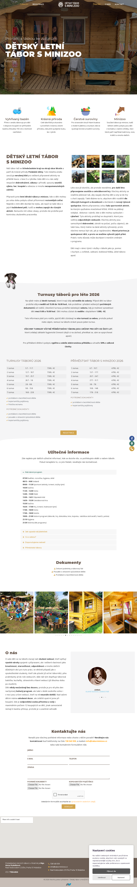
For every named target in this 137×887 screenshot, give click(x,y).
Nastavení (121, 877)
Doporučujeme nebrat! (35, 542)
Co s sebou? (30, 537)
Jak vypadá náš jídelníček (36, 532)
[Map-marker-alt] (131, 443)
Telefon (73, 759)
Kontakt (119, 4)
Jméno (30, 750)
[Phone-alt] (131, 448)
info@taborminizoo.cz (96, 741)
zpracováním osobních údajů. (83, 802)
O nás (108, 4)
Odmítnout (102, 877)
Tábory (97, 4)
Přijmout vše (111, 871)
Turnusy (24, 4)
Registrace (38, 4)
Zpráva (30, 767)
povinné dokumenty (37, 782)
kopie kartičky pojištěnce (81, 782)
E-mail (30, 759)
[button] (68, 432)
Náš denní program (33, 472)
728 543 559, (70, 741)
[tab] (68, 472)
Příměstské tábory (33, 548)
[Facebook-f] (131, 438)
